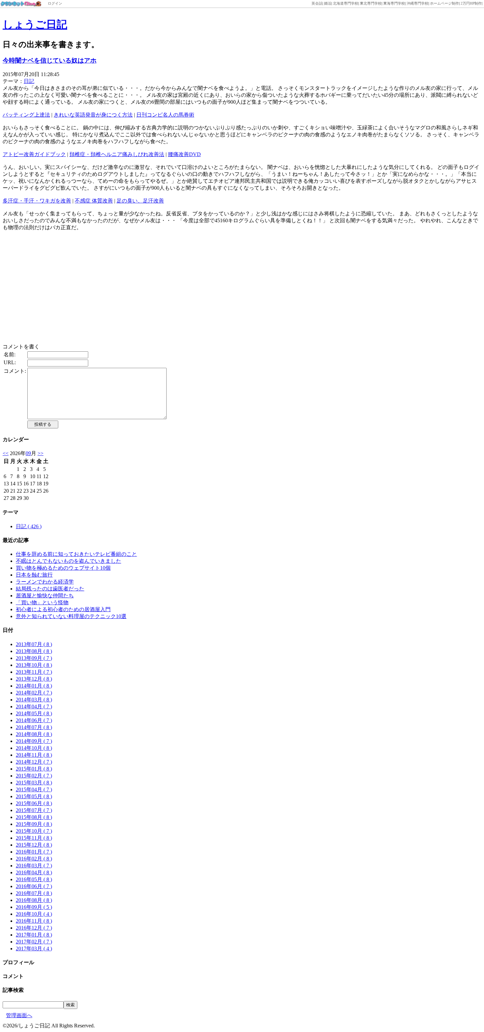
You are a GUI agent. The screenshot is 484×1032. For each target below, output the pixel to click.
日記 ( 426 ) (28, 526)
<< (6, 453)
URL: (10, 362)
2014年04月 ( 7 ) (34, 706)
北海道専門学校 (345, 3)
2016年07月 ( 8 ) (34, 893)
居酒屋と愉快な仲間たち (45, 595)
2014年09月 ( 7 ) (34, 741)
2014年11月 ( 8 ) (34, 755)
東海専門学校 (394, 3)
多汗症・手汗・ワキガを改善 (37, 201)
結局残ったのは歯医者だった (50, 588)
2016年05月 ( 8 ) (34, 879)
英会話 (316, 3)
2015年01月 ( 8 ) (34, 769)
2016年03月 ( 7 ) (34, 865)
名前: (9, 354)
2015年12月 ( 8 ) (34, 845)
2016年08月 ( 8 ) (34, 900)
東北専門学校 (371, 3)
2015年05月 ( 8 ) (34, 796)
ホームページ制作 (444, 3)
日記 (29, 81)
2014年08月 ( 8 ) (34, 734)
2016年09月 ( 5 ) (34, 907)
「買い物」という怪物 (42, 602)
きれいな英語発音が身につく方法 (93, 115)
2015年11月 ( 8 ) (34, 838)
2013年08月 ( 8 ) (34, 651)
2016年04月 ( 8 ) (34, 872)
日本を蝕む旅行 (34, 575)
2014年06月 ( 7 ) (34, 720)
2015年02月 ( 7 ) (34, 775)
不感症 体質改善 (94, 201)
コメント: (15, 371)
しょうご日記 (35, 24)
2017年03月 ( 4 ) (34, 948)
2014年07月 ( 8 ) (34, 727)
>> (40, 453)
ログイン (55, 3)
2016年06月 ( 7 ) (34, 886)
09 (28, 453)
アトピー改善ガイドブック (34, 154)
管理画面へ (19, 1015)
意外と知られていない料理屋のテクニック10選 (71, 616)
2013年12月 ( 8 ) (34, 679)
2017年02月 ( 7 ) (34, 941)
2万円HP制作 (471, 3)
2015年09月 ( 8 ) (34, 824)
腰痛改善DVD (184, 154)
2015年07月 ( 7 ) (34, 810)
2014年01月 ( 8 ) (34, 686)
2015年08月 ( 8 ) (34, 817)
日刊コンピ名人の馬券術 (165, 115)
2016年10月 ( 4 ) (34, 914)
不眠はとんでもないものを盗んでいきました (68, 561)
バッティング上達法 (26, 115)
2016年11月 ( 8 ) (34, 921)
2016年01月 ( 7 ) (34, 852)
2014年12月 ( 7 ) (34, 762)
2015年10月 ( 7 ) (34, 831)
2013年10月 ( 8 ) (34, 665)
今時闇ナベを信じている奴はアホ (49, 60)
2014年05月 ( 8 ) (34, 713)
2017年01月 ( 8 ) (34, 934)
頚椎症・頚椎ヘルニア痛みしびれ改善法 (116, 154)
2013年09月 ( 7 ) (34, 658)
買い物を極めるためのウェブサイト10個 (63, 568)
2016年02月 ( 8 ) (34, 858)
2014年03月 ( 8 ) (34, 699)
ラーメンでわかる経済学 (45, 581)
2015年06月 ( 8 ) (34, 803)
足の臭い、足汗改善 (140, 201)
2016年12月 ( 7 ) (34, 928)
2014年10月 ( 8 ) (34, 748)
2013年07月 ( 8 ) (34, 644)
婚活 (327, 3)
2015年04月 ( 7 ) (34, 789)
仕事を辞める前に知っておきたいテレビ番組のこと (76, 554)
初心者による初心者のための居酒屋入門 (63, 609)
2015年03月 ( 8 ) (34, 782)
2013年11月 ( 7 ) (34, 672)
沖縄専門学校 (417, 3)
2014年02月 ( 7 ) (34, 692)
